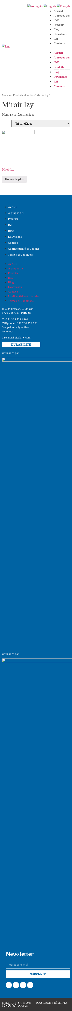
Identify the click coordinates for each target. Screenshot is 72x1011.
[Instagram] (23, 985)
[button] (58, 48)
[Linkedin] (16, 985)
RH (56, 38)
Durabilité (21, 344)
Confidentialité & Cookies (23, 248)
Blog (56, 29)
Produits (59, 24)
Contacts (59, 43)
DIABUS (23, 1005)
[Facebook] (9, 985)
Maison (6, 95)
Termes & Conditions (21, 254)
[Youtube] (30, 985)
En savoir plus (14, 179)
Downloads (60, 34)
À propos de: (62, 15)
